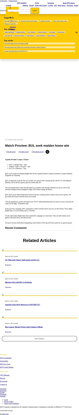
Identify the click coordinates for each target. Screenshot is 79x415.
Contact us (3, 384)
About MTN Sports (69, 3)
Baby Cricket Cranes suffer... (60, 21)
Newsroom (51, 3)
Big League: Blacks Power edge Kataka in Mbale (16, 43)
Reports (2, 378)
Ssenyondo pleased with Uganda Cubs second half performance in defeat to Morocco (25, 47)
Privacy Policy (9, 401)
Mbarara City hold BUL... (10, 24)
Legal (6, 400)
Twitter (2, 392)
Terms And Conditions (11, 403)
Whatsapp (3, 394)
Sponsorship (4, 361)
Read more (8, 332)
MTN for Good (5, 364)
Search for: (3, 10)
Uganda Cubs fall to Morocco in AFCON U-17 (16, 51)
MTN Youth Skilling (6, 367)
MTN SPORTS (21, 3)
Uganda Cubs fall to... (45, 21)
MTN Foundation (6, 358)
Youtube (2, 396)
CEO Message (4, 375)
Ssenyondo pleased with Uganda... (29, 21)
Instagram (3, 391)
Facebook (3, 389)
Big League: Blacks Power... (11, 21)
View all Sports (39, 339)
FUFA (37, 3)
